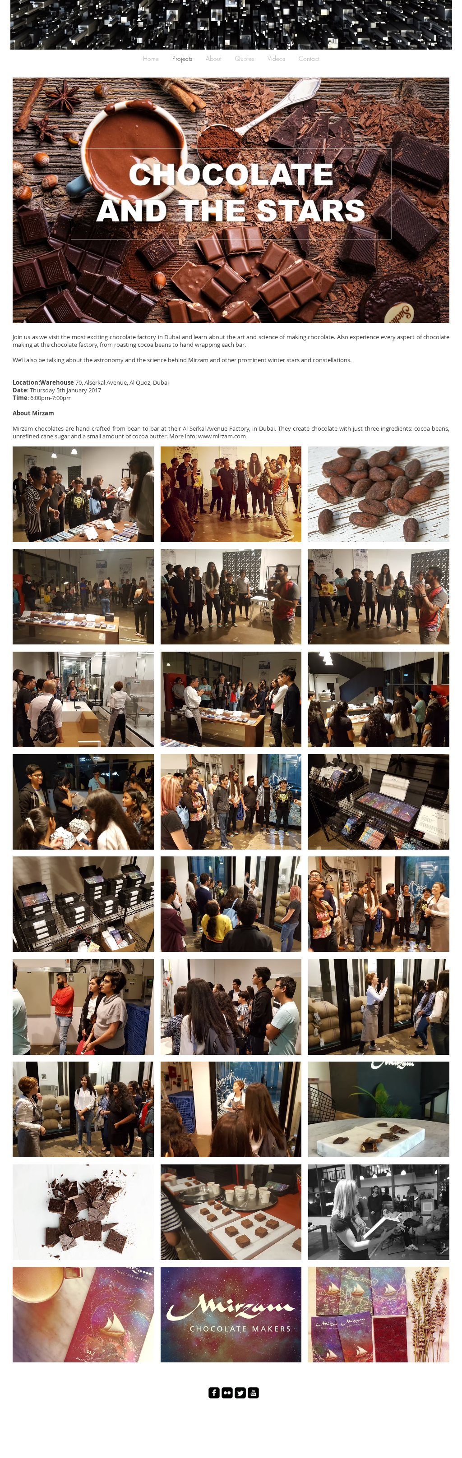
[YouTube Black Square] (253, 1392)
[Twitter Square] (240, 1392)
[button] (83, 494)
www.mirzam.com (222, 436)
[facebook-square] (214, 1392)
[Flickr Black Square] (227, 1392)
